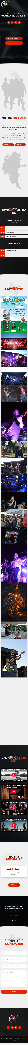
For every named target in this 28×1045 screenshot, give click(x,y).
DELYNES (20, 1040)
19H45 (3, 255)
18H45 (3, 228)
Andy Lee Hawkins (11, 236)
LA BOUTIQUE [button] (6, 144)
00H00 (2, 263)
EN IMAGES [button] (19, 144)
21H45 (3, 259)
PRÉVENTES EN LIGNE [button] (12, 38)
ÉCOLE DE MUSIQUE (11, 250)
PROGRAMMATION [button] (12, 42)
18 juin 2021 (14, 868)
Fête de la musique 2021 (14, 870)
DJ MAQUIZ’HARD (11, 263)
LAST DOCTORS (10, 255)
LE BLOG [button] (12, 884)
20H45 (3, 232)
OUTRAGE (9, 259)
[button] (23, 1)
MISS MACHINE (10, 232)
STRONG (9, 227)
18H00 (3, 250)
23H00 (3, 236)
